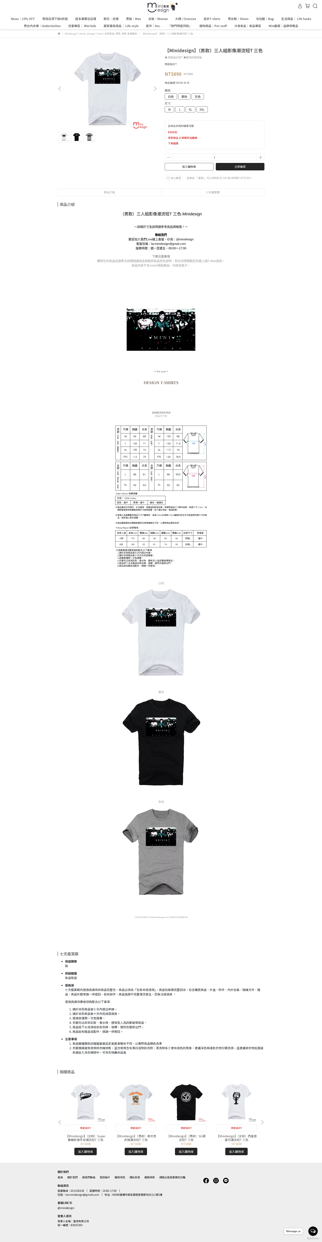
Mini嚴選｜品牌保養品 (283, 26)
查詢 (60, 1177)
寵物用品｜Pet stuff (213, 26)
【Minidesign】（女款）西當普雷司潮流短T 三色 (236, 1138)
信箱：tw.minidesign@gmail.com (78, 1194)
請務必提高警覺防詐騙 (172, 1177)
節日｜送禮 (111, 19)
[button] (155, 88)
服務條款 (149, 1177)
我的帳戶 (105, 1177)
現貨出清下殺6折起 (55, 19)
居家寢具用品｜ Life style (121, 26)
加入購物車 (189, 167)
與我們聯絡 (88, 1177)
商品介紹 (109, 192)
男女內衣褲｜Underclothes (42, 26)
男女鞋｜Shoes (238, 19)
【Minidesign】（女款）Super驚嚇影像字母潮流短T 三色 (85, 1138)
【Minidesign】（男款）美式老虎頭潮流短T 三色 (136, 1138)
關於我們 (72, 1177)
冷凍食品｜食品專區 (247, 26)
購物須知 (120, 1177)
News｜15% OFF (23, 19)
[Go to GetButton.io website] (313, 1238)
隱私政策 (135, 1177)
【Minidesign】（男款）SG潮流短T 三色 (186, 1138)
